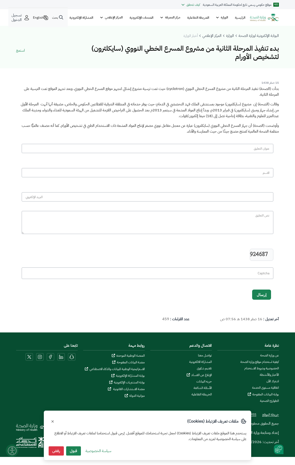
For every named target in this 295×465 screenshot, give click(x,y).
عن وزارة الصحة (269, 355)
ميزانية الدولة (137, 395)
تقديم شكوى (204, 368)
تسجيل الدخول (17, 17)
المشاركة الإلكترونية (81, 17)
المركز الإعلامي (211, 36)
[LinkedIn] (60, 356)
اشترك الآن (272, 381)
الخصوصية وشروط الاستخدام (261, 368)
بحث (55, 17)
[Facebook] (50, 356)
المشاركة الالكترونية (200, 362)
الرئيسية (240, 17)
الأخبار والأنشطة (269, 375)
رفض (56, 451)
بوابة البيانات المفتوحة (265, 394)
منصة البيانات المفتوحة (131, 362)
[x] (29, 356)
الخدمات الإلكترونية (141, 17)
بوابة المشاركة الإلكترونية (130, 375)
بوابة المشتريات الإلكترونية (129, 382)
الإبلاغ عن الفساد (201, 375)
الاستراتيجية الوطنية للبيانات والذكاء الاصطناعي (117, 369)
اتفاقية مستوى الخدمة (265, 387)
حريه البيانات (204, 381)
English (38, 17)
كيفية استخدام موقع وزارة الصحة (259, 362)
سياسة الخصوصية (98, 451)
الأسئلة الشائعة (203, 388)
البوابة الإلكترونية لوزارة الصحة (259, 36)
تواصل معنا (205, 355)
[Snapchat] (71, 356)
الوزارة (230, 36)
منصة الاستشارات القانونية (128, 389)
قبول (73, 451)
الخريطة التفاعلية (198, 17)
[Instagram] (40, 356)
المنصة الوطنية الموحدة (130, 355)
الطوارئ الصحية (269, 401)
